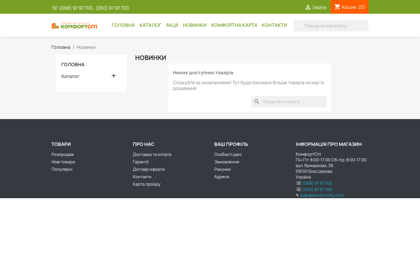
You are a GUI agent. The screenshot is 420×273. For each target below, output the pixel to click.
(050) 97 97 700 (112, 8)
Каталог (150, 25)
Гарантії (140, 161)
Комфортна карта (234, 25)
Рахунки (222, 169)
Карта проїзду (147, 184)
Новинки (195, 25)
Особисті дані (227, 154)
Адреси (221, 176)
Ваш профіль (231, 144)
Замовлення (226, 161)
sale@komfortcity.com (321, 195)
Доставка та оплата (152, 154)
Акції (172, 25)
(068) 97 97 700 (76, 8)
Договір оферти (149, 169)
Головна (123, 25)
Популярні (61, 169)
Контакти (274, 25)
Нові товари (63, 161)
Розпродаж (62, 154)
